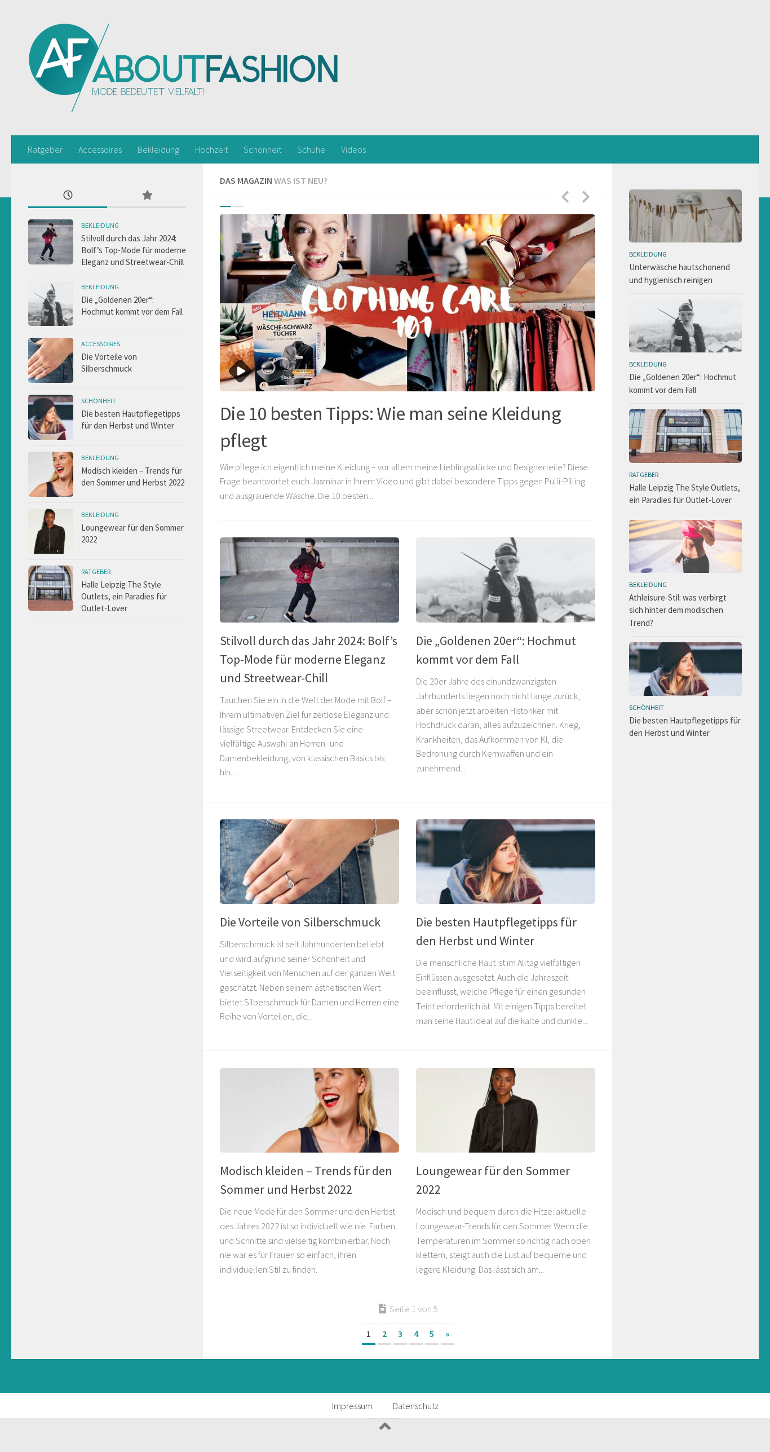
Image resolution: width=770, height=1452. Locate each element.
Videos (353, 149)
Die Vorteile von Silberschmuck (300, 922)
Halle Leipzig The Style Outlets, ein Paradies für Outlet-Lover (124, 596)
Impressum (352, 1405)
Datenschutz (416, 1405)
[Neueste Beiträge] (67, 196)
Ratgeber (45, 149)
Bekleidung (158, 149)
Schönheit (262, 149)
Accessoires (100, 149)
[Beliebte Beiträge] (146, 196)
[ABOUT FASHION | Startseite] (183, 68)
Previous (564, 196)
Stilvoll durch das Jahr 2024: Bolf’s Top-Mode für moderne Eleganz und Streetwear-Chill (308, 659)
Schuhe (311, 149)
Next (585, 196)
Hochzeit (211, 149)
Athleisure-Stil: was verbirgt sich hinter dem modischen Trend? (678, 610)
